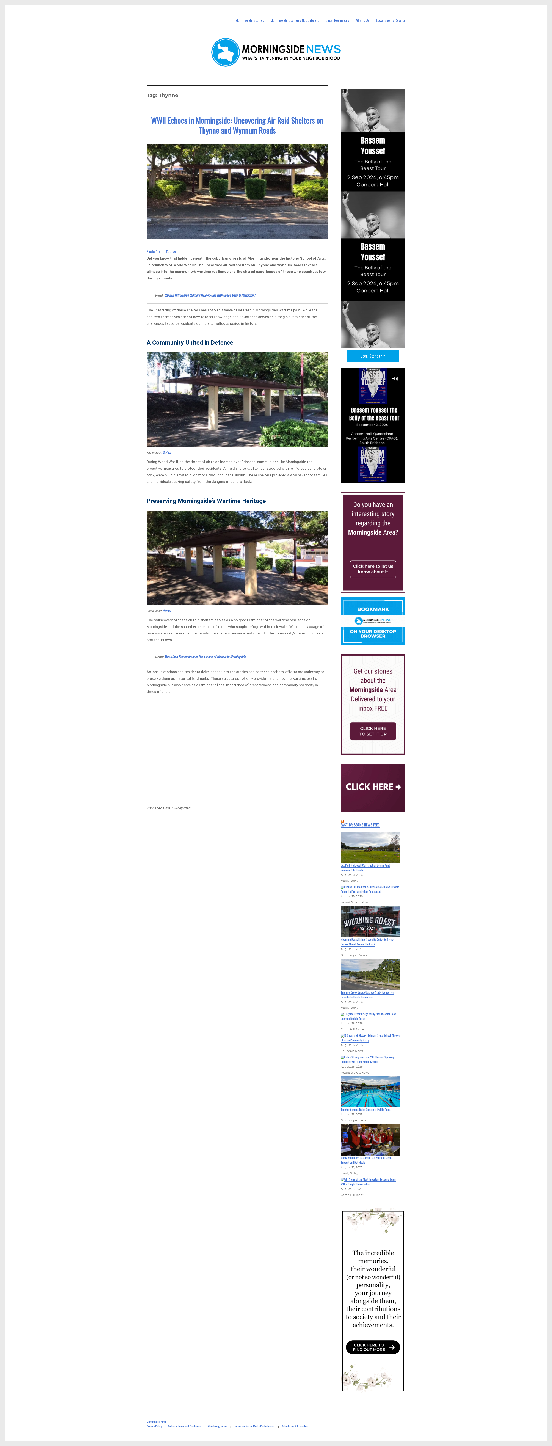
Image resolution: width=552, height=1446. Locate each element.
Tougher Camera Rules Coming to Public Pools (366, 1109)
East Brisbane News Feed (360, 824)
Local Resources (337, 20)
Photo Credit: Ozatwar (162, 251)
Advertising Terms (217, 1426)
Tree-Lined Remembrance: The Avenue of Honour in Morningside (205, 656)
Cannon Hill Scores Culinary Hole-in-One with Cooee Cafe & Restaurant (210, 295)
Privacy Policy (154, 1426)
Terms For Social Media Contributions (254, 1426)
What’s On (362, 20)
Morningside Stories (249, 20)
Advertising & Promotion (295, 1426)
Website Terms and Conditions (184, 1426)
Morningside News (156, 1421)
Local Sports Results (390, 20)
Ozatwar (167, 452)
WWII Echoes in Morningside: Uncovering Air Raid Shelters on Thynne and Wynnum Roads (237, 125)
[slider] (377, 479)
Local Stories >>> (373, 356)
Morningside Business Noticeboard (294, 20)
